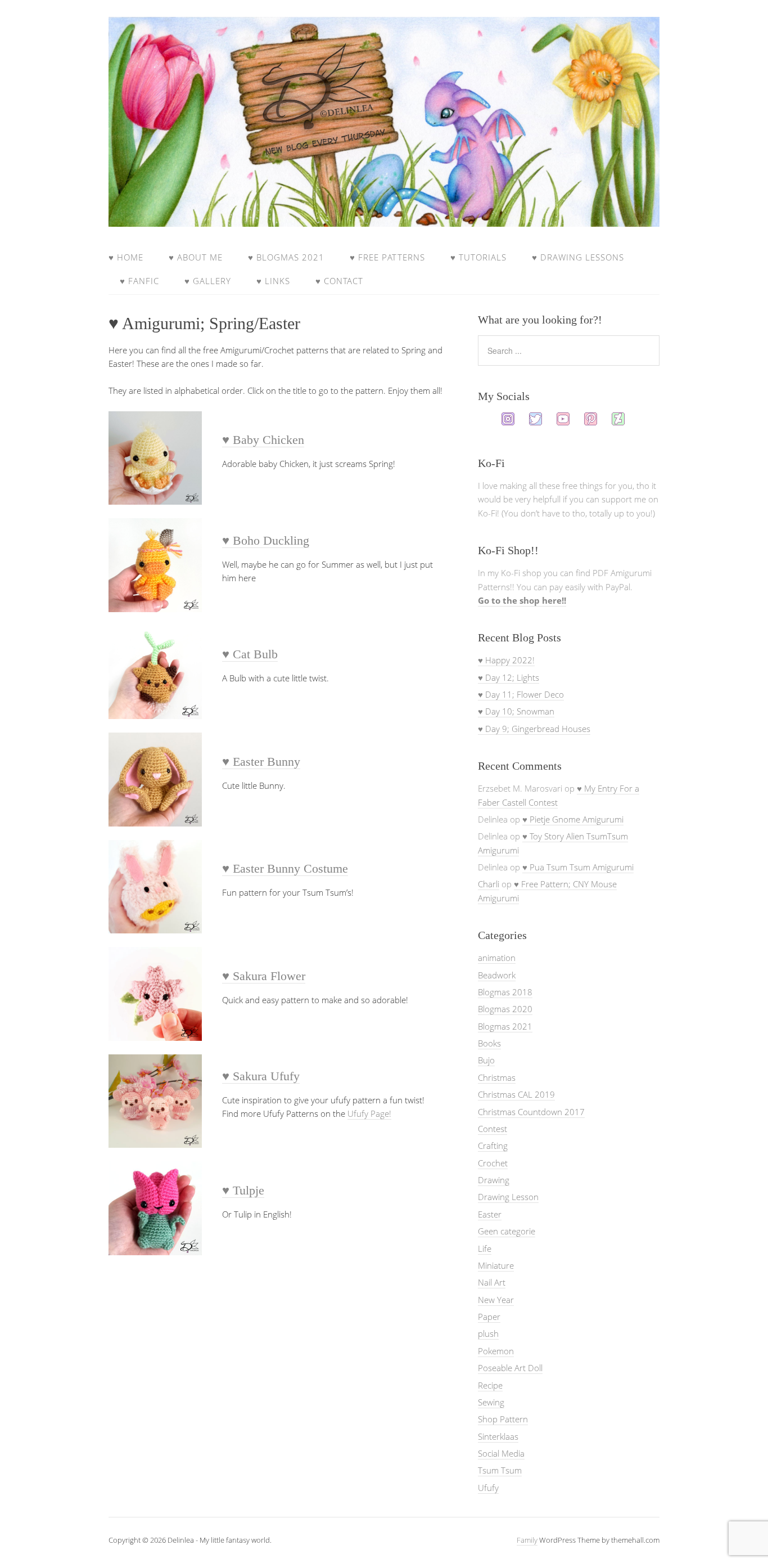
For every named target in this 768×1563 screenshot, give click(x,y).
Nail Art (491, 1282)
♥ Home (126, 257)
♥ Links (273, 280)
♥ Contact (339, 280)
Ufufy (488, 1487)
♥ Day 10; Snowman (516, 711)
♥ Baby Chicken (263, 440)
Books (489, 1043)
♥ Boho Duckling (265, 540)
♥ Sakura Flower (263, 976)
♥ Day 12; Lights (508, 677)
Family (527, 1540)
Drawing (493, 1179)
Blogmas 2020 (505, 1008)
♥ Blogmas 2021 (286, 257)
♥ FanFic (139, 280)
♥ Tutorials (478, 257)
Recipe (490, 1385)
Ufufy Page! (369, 1113)
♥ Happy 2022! (506, 660)
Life (484, 1248)
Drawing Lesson (508, 1196)
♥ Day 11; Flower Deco (521, 694)
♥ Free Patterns (387, 257)
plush (488, 1333)
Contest (492, 1128)
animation (497, 957)
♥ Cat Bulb (250, 654)
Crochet (493, 1163)
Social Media (501, 1453)
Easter (490, 1214)
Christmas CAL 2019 (516, 1094)
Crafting (493, 1145)
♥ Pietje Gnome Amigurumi (573, 819)
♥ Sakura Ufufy (261, 1076)
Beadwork (497, 975)
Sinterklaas (498, 1436)
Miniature (496, 1265)
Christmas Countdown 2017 (531, 1111)
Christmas (497, 1077)
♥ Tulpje (243, 1190)
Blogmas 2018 (505, 992)
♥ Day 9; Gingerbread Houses (534, 728)
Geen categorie (506, 1231)
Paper (489, 1316)
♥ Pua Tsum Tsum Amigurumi (578, 867)
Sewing (491, 1402)
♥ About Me (196, 257)
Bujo (486, 1060)
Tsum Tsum (500, 1470)
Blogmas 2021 (505, 1026)
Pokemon (496, 1351)
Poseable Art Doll (510, 1367)
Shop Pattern (503, 1419)
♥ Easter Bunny (261, 761)
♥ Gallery (207, 280)
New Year (496, 1299)
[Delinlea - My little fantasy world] (384, 216)
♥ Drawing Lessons (578, 257)
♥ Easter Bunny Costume (285, 868)
